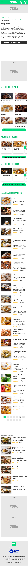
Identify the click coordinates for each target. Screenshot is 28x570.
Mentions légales (19, 558)
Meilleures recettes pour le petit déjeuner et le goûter (12, 19)
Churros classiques (18, 407)
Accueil (2, 17)
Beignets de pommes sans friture (19, 318)
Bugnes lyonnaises (18, 274)
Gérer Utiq (18, 562)
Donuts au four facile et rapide (5, 101)
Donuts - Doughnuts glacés (19, 375)
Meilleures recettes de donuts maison (14, 130)
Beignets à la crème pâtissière (19, 363)
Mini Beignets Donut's (5, 113)
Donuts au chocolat (21, 100)
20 (17, 420)
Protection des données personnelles (11, 561)
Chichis (16, 175)
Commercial (5, 558)
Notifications (21, 556)
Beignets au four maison (18, 284)
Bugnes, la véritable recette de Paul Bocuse (17, 149)
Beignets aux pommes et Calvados (19, 352)
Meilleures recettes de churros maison (14, 184)
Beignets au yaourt (18, 397)
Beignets (15, 252)
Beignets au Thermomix (20, 296)
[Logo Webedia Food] (14, 551)
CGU (24, 558)
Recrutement (11, 558)
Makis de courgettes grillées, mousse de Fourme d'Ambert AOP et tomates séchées (19, 458)
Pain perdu (15, 467)
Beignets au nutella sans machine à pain (19, 263)
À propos (5, 556)
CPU (6, 559)
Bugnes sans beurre (6, 148)
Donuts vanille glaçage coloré (20, 386)
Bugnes (15, 198)
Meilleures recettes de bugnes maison (14, 157)
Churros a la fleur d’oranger (18, 330)
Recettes (7, 17)
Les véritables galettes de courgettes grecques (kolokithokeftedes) (19, 439)
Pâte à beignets (17, 218)
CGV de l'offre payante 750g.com (15, 559)
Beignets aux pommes (19, 208)
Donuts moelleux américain (20, 113)
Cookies (23, 561)
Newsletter (15, 556)
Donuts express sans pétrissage (20, 125)
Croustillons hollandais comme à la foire (20, 340)
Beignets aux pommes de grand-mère (19, 241)
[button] (24, 148)
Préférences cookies (11, 562)
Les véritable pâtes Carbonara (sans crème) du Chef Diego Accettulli (19, 448)
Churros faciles (17, 228)
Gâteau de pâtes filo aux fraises (19, 477)
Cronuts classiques (7, 125)
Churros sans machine (6, 176)
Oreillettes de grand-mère (19, 306)
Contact (10, 556)
